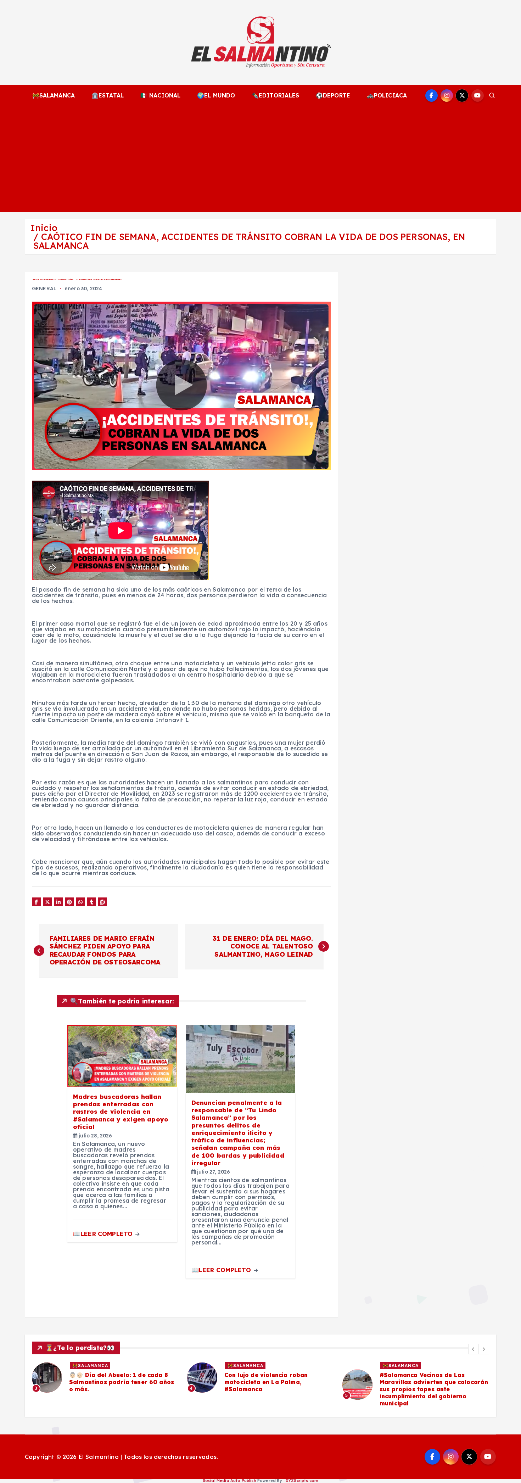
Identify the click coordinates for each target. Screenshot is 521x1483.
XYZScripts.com (302, 1480)
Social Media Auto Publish (229, 1480)
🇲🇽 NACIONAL (160, 95)
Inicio (43, 227)
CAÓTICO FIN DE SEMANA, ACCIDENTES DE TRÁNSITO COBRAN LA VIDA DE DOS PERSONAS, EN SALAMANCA (249, 241)
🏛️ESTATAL (107, 95)
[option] (105, 1377)
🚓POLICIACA (387, 95)
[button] (473, 1349)
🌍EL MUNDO (216, 95)
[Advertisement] (260, 158)
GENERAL (44, 288)
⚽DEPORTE (333, 95)
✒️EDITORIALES (275, 95)
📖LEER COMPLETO (103, 1233)
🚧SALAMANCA (53, 95)
